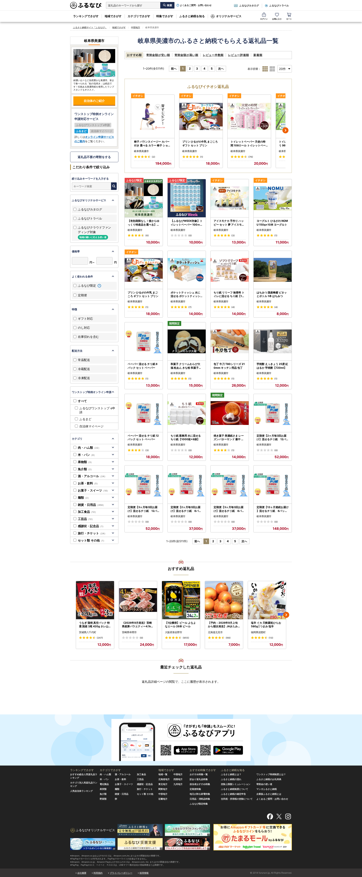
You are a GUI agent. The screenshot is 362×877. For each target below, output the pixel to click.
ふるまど (85, 419)
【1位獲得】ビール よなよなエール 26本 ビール (180, 624)
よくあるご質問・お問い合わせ (196, 5)
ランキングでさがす (86, 16)
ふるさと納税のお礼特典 (268, 779)
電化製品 (104, 784)
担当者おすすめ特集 (200, 784)
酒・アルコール (92, 476)
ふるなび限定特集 (199, 803)
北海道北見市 (215, 632)
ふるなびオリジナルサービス (89, 200)
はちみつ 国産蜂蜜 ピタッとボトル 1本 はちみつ (272, 294)
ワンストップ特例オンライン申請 (91, 392)
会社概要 (81, 873)
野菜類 (103, 798)
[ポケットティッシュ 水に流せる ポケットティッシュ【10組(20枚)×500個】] (187, 270)
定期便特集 (195, 789)
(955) (186, 637)
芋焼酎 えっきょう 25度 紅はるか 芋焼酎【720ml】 (272, 365)
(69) (228, 637)
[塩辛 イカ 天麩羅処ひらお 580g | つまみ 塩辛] (267, 600)
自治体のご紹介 (94, 101)
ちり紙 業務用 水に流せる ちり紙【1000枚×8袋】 (186, 437)
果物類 (85, 462)
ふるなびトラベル (279, 5)
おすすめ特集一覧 (199, 774)
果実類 (103, 789)
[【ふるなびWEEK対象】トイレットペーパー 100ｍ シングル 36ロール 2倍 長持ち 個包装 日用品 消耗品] (187, 198)
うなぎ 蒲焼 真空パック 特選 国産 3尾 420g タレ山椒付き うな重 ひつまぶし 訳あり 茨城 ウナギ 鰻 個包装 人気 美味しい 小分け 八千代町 (95, 624)
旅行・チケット (92, 533)
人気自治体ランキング (81, 790)
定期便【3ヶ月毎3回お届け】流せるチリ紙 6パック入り (229, 509)
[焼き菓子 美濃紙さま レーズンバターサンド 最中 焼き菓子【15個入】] (230, 413)
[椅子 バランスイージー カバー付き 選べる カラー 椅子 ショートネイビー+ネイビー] (152, 116)
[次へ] (285, 130)
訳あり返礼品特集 (199, 779)
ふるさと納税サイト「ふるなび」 (90, 27)
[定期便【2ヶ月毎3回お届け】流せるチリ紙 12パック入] (273, 413)
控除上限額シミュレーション (235, 784)
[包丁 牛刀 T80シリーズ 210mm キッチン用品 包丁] (230, 341)
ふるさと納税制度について (234, 789)
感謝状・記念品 (91, 526)
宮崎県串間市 (129, 632)
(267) (100, 637)
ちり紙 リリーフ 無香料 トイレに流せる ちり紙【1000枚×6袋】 (230, 294)
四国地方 (178, 779)
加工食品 (87, 512)
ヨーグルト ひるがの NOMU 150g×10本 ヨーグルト (272, 222)
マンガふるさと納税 (266, 789)
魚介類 (85, 469)
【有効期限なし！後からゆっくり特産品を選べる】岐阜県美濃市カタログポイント (143, 222)
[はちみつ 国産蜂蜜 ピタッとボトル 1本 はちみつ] (273, 270)
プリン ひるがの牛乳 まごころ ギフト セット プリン (200, 143)
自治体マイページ (91, 426)
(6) (147, 235)
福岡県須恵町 (258, 632)
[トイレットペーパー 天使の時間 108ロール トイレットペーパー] (249, 116)
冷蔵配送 (84, 369)
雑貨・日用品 (91, 505)
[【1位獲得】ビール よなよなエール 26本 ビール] (181, 600)
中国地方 (178, 774)
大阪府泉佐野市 (173, 632)
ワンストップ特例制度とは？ (271, 774)
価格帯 (76, 251)
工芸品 (86, 519)
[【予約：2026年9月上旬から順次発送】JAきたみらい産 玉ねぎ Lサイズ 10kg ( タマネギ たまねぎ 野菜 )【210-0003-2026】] (224, 600)
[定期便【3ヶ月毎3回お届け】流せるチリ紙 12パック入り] (144, 484)
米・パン (87, 455)
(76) (250, 156)
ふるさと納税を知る (192, 16)
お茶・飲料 (88, 483)
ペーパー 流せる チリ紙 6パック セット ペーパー (142, 365)
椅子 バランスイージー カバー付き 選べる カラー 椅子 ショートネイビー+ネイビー (152, 143)
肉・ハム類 (89, 447)
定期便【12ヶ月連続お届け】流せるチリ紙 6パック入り (273, 509)
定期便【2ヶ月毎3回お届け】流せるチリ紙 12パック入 (273, 437)
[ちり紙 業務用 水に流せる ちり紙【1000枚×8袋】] (187, 413)
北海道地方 (164, 779)
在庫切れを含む (88, 337)
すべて (82, 401)
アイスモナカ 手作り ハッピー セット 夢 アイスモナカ (229, 222)
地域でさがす (113, 16)
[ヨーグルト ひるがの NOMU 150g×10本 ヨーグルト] (273, 198)
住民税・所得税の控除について (237, 798)
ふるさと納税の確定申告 (233, 794)
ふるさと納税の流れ (231, 779)
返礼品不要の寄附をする (94, 157)
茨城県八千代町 (87, 632)
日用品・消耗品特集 (200, 798)
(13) (271, 637)
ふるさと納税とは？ (231, 774)
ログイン (264, 19)
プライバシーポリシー (121, 873)
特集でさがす (164, 16)
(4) (233, 307)
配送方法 (77, 350)
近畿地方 (162, 798)
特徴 (74, 309)
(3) (233, 235)
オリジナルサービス (229, 16)
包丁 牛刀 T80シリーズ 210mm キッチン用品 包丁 (229, 365)
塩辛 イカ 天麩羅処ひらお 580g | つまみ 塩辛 (266, 624)
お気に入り (277, 19)
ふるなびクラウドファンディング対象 (94, 232)
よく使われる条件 (82, 276)
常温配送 (84, 360)
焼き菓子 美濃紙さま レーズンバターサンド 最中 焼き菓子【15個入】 (229, 437)
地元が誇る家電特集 (200, 794)
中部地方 (135, 27)
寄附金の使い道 (264, 784)
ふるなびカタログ (249, 5)
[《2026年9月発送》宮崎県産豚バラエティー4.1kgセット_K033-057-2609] (138, 600)
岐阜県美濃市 (141, 151)
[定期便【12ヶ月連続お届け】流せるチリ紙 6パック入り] (273, 484)
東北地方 (162, 784)
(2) (153, 156)
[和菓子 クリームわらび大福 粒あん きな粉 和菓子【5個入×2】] (187, 341)
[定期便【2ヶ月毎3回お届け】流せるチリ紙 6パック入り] (187, 484)
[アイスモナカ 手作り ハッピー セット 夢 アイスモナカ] (230, 198)
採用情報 (144, 873)
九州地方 (178, 784)
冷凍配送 (84, 378)
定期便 (82, 295)
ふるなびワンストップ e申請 (97, 410)
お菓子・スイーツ (93, 490)
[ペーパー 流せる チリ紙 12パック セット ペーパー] (144, 413)
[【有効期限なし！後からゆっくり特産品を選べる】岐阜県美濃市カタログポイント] (144, 198)
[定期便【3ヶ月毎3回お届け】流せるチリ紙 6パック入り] (230, 484)
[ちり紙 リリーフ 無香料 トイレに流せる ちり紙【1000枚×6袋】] (230, 270)
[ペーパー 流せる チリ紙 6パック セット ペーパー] (144, 341)
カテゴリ (77, 438)
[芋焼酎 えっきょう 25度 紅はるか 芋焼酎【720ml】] (273, 341)
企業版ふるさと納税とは (268, 794)
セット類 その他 (91, 540)
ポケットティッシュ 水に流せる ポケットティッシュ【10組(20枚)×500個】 (185, 294)
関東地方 (162, 789)
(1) (201, 156)
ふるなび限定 (87, 285)
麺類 (84, 497)
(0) (190, 235)
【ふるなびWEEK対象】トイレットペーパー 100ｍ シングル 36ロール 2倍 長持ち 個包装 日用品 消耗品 (186, 222)
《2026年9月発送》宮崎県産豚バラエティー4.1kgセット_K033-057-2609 (137, 624)
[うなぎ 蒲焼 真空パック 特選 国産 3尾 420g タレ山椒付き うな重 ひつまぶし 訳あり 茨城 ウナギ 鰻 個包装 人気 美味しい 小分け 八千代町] (95, 600)
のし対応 (84, 327)
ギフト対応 (85, 318)
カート (289, 19)
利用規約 (98, 873)
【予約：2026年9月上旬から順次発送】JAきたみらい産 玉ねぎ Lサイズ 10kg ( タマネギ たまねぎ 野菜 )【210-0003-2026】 (224, 624)
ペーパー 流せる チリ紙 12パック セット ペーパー (143, 437)
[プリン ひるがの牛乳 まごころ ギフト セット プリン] (201, 116)
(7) (190, 307)
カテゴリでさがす (139, 16)
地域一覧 (162, 774)
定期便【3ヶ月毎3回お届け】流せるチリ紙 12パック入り (144, 509)
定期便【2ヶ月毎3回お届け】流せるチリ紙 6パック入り (186, 509)
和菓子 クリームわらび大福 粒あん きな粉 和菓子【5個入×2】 (186, 365)
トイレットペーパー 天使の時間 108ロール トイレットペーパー (248, 143)
